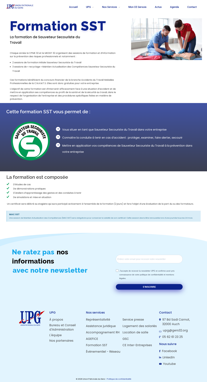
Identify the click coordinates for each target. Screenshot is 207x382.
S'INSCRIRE (149, 287)
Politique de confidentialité (119, 379)
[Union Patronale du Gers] (26, 6)
